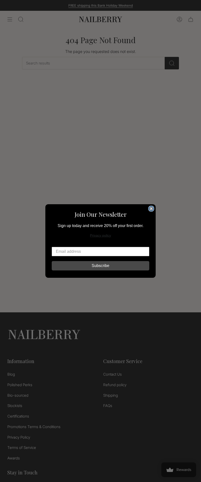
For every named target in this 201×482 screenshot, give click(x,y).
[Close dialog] (151, 208)
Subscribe (100, 266)
